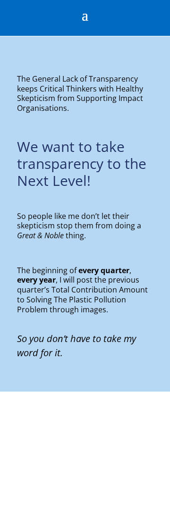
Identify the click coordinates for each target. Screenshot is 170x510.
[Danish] (5, 504)
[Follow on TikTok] (118, 16)
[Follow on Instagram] (136, 16)
